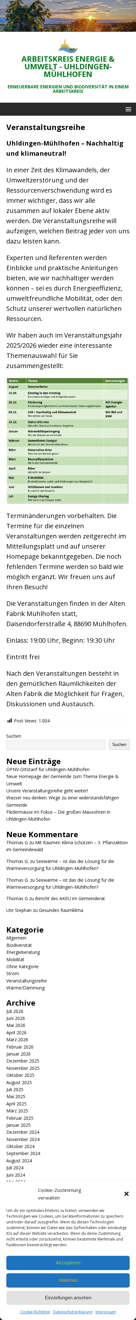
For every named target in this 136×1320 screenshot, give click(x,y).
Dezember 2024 (22, 1132)
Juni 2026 (15, 1018)
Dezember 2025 (22, 1061)
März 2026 (17, 1039)
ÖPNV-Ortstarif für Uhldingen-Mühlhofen (48, 769)
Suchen (13, 736)
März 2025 (17, 1111)
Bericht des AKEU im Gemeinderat (70, 898)
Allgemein (16, 938)
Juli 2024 (14, 1168)
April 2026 (16, 1032)
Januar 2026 (18, 1054)
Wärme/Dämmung (25, 988)
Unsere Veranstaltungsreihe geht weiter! (47, 791)
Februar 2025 (20, 1118)
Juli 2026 (14, 1011)
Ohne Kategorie (22, 966)
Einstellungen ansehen (68, 1297)
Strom (12, 973)
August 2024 (19, 1161)
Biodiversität (19, 945)
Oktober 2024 (20, 1146)
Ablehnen (68, 1280)
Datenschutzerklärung (72, 1312)
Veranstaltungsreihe (26, 981)
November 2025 (23, 1068)
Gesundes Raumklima (61, 910)
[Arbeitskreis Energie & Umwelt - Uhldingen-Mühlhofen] (68, 28)
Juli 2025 (14, 1089)
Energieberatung (23, 952)
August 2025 (19, 1082)
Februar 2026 (20, 1047)
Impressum (106, 1312)
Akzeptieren (68, 1262)
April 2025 (16, 1104)
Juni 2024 (15, 1175)
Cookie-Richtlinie (35, 1312)
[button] (126, 1194)
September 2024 (23, 1153)
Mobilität (15, 959)
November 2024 (23, 1139)
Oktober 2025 (20, 1075)
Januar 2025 (18, 1125)
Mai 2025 (15, 1096)
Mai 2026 (15, 1025)
